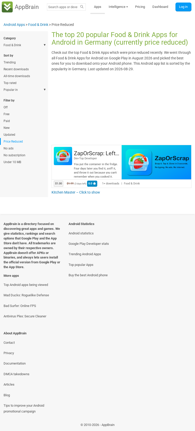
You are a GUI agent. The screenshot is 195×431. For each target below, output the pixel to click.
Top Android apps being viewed (26, 285)
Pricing (140, 7)
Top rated (10, 83)
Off (6, 107)
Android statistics (81, 233)
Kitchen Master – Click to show (76, 192)
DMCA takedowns (16, 374)
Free (6, 114)
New (7, 128)
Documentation (15, 363)
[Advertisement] (121, 107)
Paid (7, 121)
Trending (10, 62)
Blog (7, 395)
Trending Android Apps (85, 254)
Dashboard (160, 7)
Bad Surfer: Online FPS (20, 306)
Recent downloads (16, 69)
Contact (9, 342)
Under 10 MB (12, 162)
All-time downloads (17, 76)
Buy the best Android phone (88, 275)
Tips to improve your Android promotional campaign (24, 408)
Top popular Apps (81, 265)
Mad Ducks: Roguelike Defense (26, 295)
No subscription (14, 155)
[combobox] (62, 7)
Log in (183, 7)
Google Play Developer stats (89, 244)
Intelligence (118, 7)
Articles (9, 384)
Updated (9, 134)
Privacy (9, 353)
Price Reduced (13, 141)
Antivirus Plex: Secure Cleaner (25, 316)
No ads (8, 148)
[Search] (81, 7)
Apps (97, 7)
